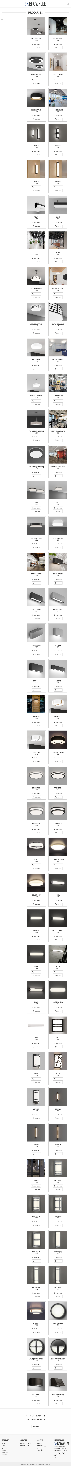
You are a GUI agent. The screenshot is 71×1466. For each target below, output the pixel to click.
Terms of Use (40, 1451)
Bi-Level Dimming (24, 1445)
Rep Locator (40, 1445)
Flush (3, 1445)
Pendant (4, 1449)
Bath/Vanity (5, 1452)
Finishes (22, 1447)
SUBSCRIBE (36, 1427)
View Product (37, 44)
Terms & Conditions (42, 1447)
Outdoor (4, 1454)
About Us (39, 1443)
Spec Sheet (37, 47)
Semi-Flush (5, 1447)
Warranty (39, 1449)
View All (4, 1443)
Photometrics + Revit (25, 1443)
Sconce (4, 1451)
